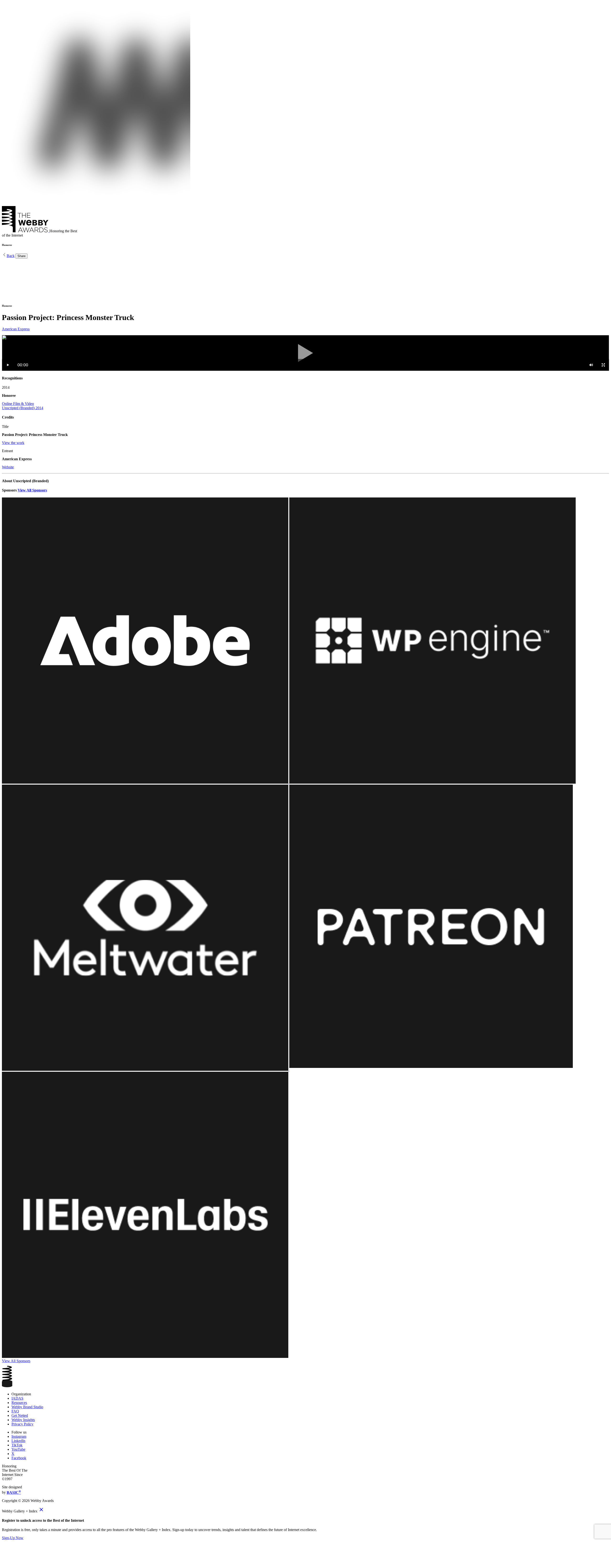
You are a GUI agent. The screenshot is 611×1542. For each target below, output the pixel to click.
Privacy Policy (22, 1424)
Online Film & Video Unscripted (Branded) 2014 (22, 406)
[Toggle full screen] (603, 365)
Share (21, 256)
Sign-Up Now (12, 1538)
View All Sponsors (32, 490)
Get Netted (19, 1415)
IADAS (17, 1398)
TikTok (16, 1445)
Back (11, 256)
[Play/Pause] (8, 365)
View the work (13, 443)
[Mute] (591, 365)
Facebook (18, 1458)
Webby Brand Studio (27, 1407)
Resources (19, 1403)
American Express (16, 329)
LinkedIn (18, 1441)
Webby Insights (23, 1420)
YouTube (18, 1449)
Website (8, 467)
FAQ (15, 1411)
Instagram (18, 1436)
